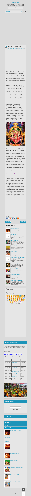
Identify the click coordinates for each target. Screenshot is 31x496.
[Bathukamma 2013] (8, 270)
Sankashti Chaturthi (15, 371)
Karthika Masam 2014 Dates (15, 430)
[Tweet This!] (8, 218)
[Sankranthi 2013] (8, 247)
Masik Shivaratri (15, 376)
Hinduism (15, 3)
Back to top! (23, 489)
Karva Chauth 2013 (14, 263)
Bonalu (13, 365)
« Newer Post (8, 221)
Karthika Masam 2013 (15, 228)
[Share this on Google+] (10, 218)
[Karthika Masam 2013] (8, 230)
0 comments (6, 46)
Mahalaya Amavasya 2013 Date (16, 280)
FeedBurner (18, 411)
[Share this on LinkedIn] (16, 218)
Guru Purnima (14, 367)
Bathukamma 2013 (14, 268)
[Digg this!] (13, 218)
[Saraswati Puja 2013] (8, 242)
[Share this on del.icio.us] (14, 218)
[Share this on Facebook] (7, 218)
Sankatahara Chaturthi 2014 (15, 481)
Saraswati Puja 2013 (14, 240)
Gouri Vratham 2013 (21, 48)
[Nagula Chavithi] (8, 253)
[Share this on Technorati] (19, 218)
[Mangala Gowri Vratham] (8, 276)
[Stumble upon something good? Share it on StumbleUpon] (11, 218)
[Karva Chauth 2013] (8, 265)
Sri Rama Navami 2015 (14, 474)
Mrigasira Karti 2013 (14, 234)
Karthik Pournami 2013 (14, 453)
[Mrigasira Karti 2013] (8, 236)
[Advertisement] (15, 28)
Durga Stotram (7, 437)
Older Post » (23, 221)
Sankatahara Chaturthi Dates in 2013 (18, 257)
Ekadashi (18, 373)
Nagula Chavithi (14, 251)
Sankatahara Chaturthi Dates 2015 (16, 467)
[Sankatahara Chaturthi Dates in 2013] (8, 259)
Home (8, 48)
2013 (11, 48)
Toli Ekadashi (14, 362)
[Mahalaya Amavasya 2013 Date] (8, 282)
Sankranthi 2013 (14, 245)
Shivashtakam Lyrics (14, 460)
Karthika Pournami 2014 (14, 443)
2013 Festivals (15, 48)
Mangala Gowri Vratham (15, 274)
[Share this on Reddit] (18, 218)
